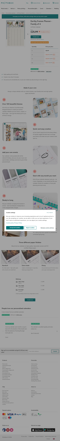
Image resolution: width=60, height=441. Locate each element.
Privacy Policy (18, 223)
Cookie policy (10, 223)
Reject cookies (30, 227)
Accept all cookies (15, 227)
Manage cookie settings (47, 228)
